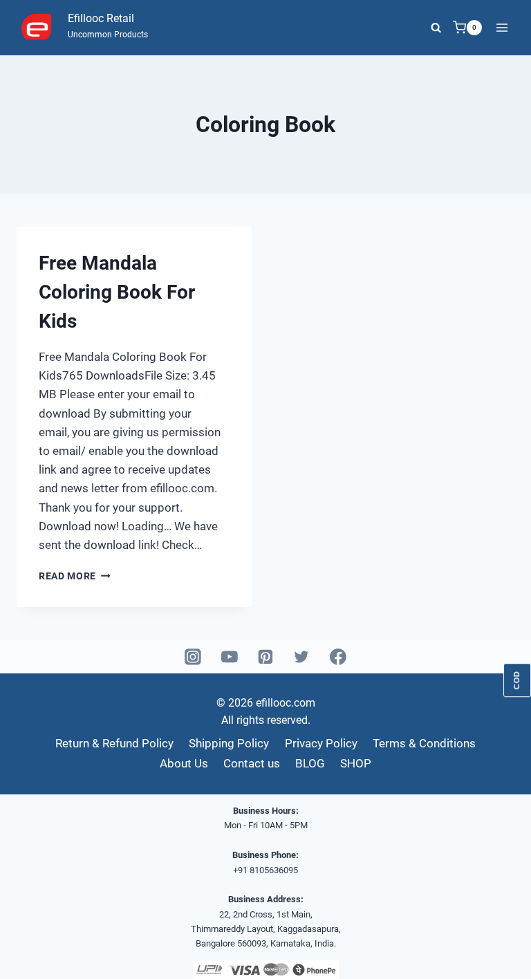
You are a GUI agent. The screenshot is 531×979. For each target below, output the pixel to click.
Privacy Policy (321, 743)
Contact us (251, 763)
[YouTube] (229, 656)
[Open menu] (501, 27)
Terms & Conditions (424, 743)
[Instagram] (193, 656)
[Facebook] (338, 656)
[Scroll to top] (496, 951)
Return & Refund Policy (114, 743)
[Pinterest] (265, 656)
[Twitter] (302, 656)
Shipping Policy (229, 743)
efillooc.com (284, 702)
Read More (75, 575)
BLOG (310, 763)
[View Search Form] (436, 27)
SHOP (355, 763)
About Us (184, 763)
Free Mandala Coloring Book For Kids (117, 292)
